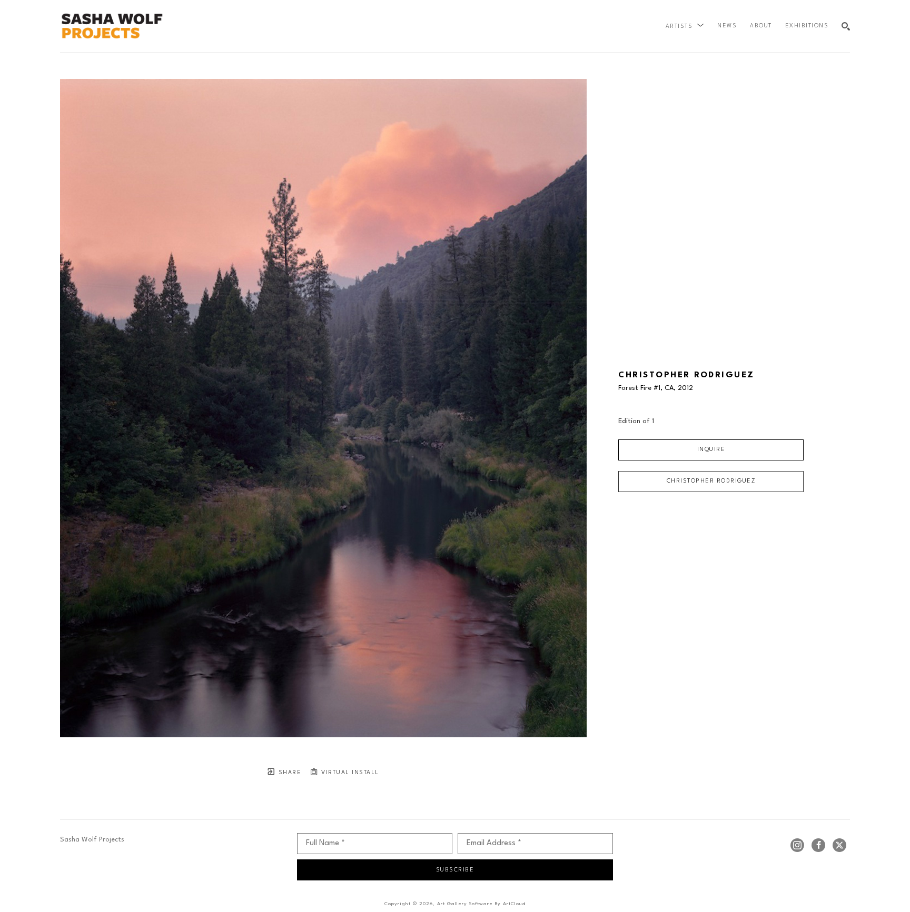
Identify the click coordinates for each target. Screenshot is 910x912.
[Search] (846, 26)
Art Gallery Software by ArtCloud (481, 903)
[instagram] (797, 845)
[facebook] (818, 845)
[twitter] (839, 845)
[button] (685, 26)
